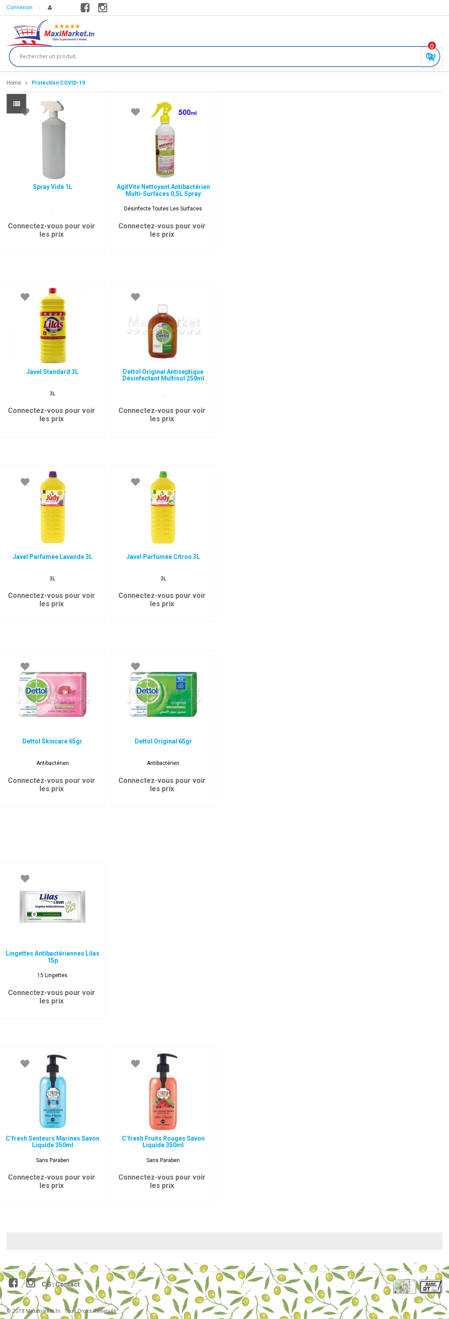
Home (14, 83)
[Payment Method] (404, 1287)
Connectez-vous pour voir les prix (51, 230)
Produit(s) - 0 (432, 46)
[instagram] (104, 10)
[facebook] (86, 10)
